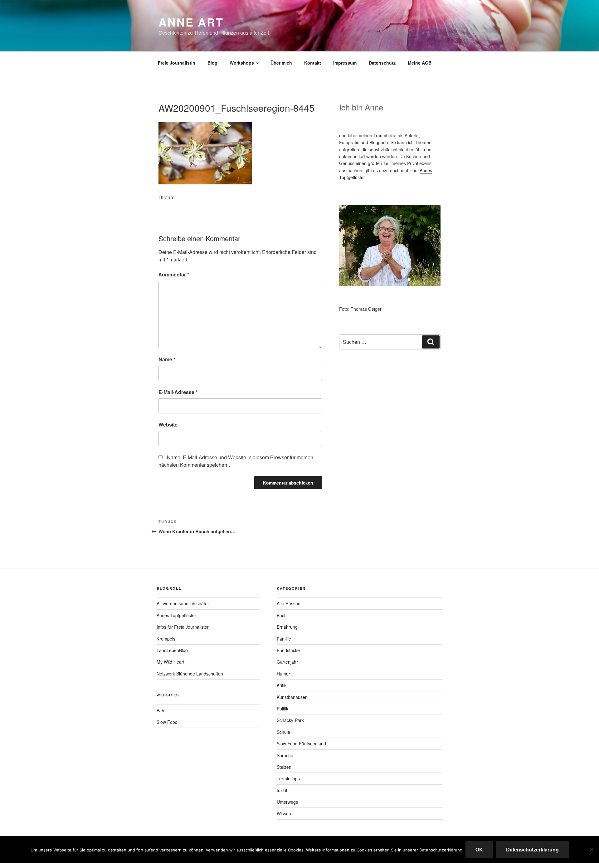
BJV (160, 710)
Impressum (345, 63)
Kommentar (173, 274)
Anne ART (191, 22)
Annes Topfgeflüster (176, 615)
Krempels (166, 639)
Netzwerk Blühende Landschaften (190, 673)
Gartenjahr (287, 662)
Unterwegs (287, 802)
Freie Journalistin (176, 63)
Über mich (281, 63)
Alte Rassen (288, 603)
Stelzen (284, 767)
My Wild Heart (170, 662)
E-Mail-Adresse (177, 392)
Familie (284, 639)
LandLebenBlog (172, 650)
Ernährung (287, 627)
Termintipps (288, 778)
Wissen (284, 813)
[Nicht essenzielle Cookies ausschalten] (591, 849)
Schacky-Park (290, 720)
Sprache (285, 755)
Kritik (281, 685)
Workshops (242, 63)
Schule (283, 732)
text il (282, 790)
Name (166, 359)
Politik (282, 708)
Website (168, 424)
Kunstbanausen (292, 697)
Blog (212, 63)
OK (479, 849)
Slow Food (167, 722)
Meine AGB (419, 63)
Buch (282, 615)
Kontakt (312, 63)
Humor (283, 673)
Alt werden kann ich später (183, 603)
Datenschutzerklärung (532, 849)
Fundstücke (288, 650)
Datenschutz (382, 63)
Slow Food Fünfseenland (301, 743)
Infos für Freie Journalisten (183, 627)
